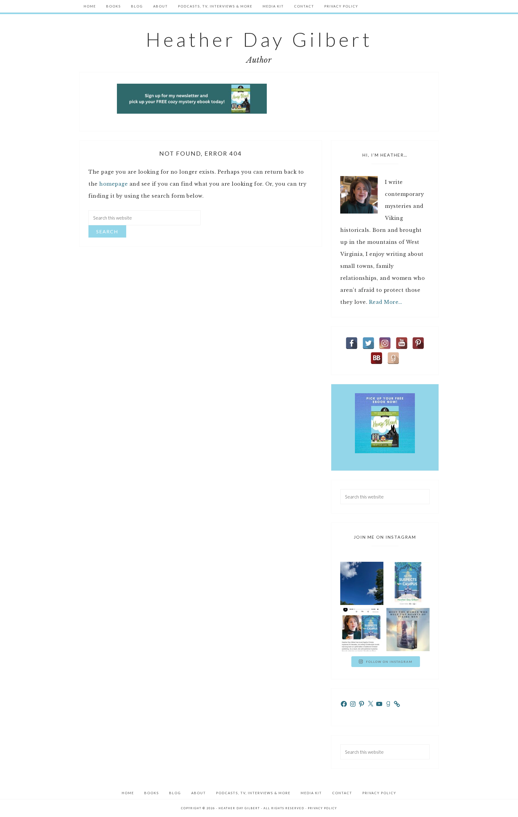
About (198, 793)
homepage (113, 184)
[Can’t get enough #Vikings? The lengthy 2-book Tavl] (408, 629)
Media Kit (311, 793)
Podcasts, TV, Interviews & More (253, 793)
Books (151, 793)
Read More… (385, 302)
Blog (175, 793)
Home (128, 793)
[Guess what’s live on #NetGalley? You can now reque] (408, 583)
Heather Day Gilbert (259, 39)
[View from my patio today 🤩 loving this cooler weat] (361, 583)
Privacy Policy (379, 793)
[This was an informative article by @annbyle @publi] (361, 629)
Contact (342, 793)
